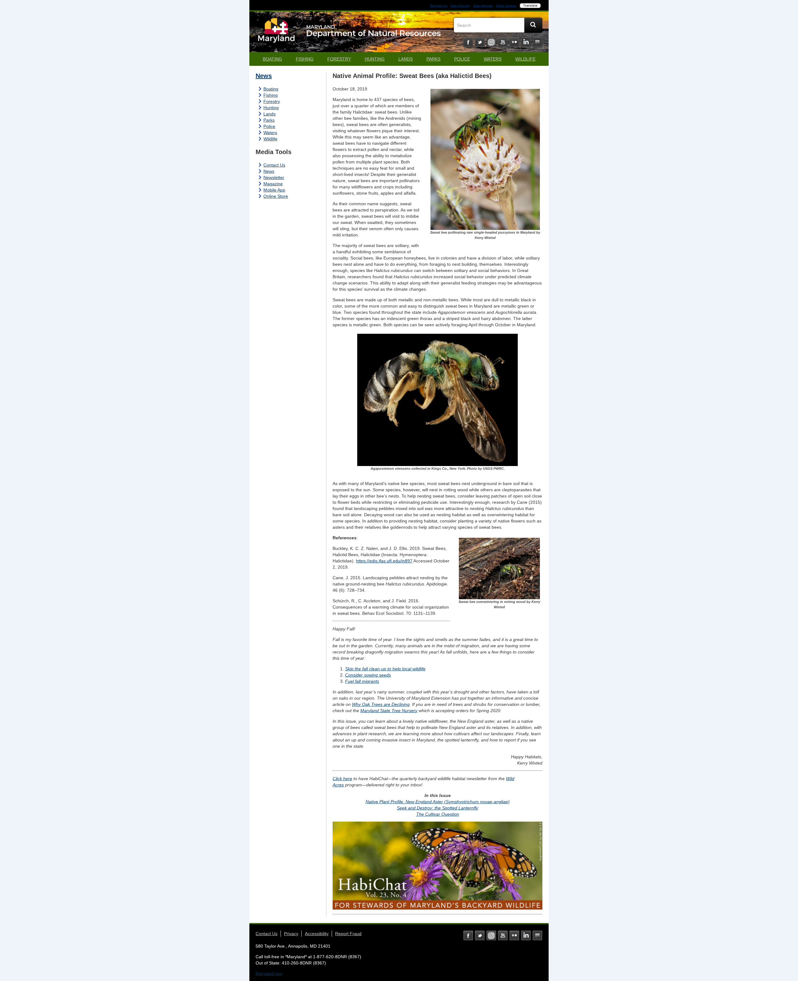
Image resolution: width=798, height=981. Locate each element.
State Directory (460, 5)
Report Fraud (348, 933)
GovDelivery (537, 42)
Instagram (491, 42)
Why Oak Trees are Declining (381, 704)
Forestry (339, 58)
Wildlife (525, 58)
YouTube (503, 42)
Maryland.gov (438, 5)
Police (462, 58)
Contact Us (274, 165)
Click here (342, 778)
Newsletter (273, 177)
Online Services (506, 5)
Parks (433, 58)
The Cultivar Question (437, 814)
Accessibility (317, 933)
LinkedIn (526, 42)
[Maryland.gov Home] (276, 33)
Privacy (291, 933)
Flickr (514, 42)
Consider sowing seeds (368, 675)
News (264, 75)
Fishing (305, 58)
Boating (272, 58)
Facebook (468, 42)
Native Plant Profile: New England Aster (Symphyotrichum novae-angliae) (438, 801)
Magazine (273, 183)
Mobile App (274, 189)
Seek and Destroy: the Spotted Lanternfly (437, 807)
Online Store (275, 196)
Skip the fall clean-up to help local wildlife (385, 668)
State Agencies (483, 5)
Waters (493, 58)
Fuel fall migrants (362, 681)
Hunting (375, 58)
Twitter (480, 42)
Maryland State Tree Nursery (388, 710)
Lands (405, 58)
